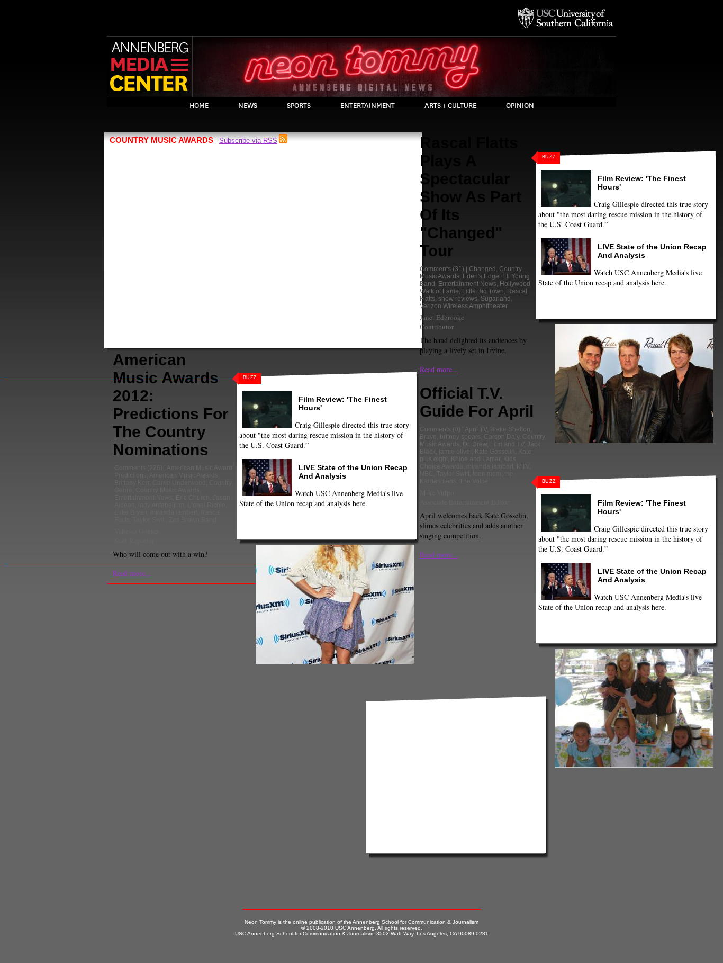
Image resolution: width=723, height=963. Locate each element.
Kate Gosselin (495, 451)
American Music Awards (183, 475)
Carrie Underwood (179, 483)
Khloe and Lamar (475, 459)
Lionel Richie (206, 505)
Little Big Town (483, 291)
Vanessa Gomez (136, 531)
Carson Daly (501, 436)
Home (199, 106)
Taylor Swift (149, 520)
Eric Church (193, 497)
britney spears (460, 436)
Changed (482, 269)
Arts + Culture (450, 106)
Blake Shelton (510, 429)
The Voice (473, 481)
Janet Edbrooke (442, 317)
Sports (299, 106)
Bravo (428, 436)
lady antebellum (161, 505)
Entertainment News (143, 497)
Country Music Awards (167, 490)
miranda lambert (173, 512)
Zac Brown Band (192, 520)
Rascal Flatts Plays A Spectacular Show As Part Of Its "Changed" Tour (470, 196)
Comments (130, 468)
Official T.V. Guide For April (477, 402)
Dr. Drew (475, 444)
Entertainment (367, 106)
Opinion (520, 106)
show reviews (457, 298)
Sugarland (496, 298)
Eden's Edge (481, 276)
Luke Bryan (130, 512)
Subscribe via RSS (248, 141)
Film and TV (507, 444)
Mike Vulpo (437, 492)
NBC (426, 474)
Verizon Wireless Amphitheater (464, 306)
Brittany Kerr (131, 483)
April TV (476, 429)
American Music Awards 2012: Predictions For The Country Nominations (171, 404)
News (247, 106)
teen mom (487, 474)
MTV (523, 466)
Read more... (132, 573)
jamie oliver (455, 451)
